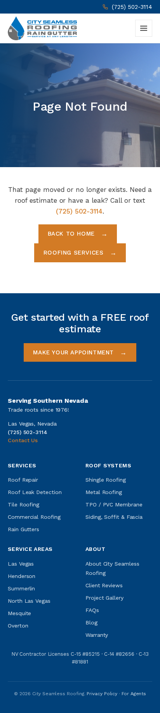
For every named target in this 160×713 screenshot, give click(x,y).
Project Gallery (104, 598)
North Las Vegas (29, 601)
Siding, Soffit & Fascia (114, 517)
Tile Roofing (23, 504)
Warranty (96, 635)
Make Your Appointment (73, 352)
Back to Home (71, 233)
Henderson (21, 576)
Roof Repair (23, 480)
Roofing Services (73, 252)
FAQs (92, 610)
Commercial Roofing (34, 517)
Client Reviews (104, 585)
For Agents (134, 693)
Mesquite (19, 613)
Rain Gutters (23, 529)
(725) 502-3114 (132, 6)
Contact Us (23, 440)
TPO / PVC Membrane (114, 504)
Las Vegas (21, 564)
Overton (18, 625)
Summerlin (21, 588)
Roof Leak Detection (34, 492)
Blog (91, 622)
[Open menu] (143, 28)
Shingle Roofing (105, 480)
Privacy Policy (102, 693)
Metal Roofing (103, 492)
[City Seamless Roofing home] (42, 28)
